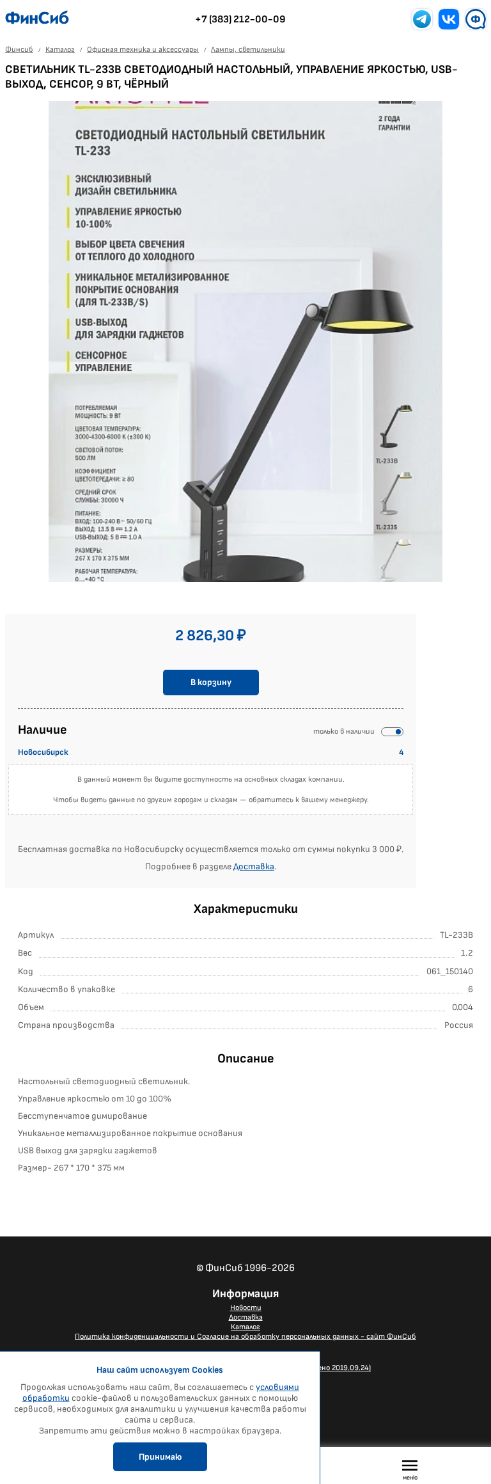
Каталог (245, 1327)
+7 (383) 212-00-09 (240, 19)
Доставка (253, 866)
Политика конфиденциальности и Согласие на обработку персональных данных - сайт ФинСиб (245, 1336)
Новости (245, 1308)
